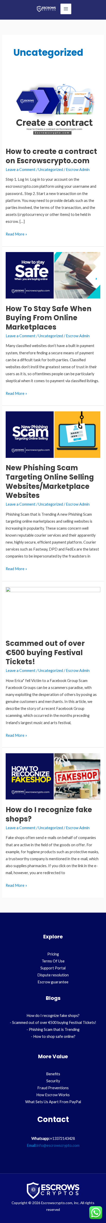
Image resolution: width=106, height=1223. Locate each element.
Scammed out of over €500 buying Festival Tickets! (45, 652)
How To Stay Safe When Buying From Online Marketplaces (49, 318)
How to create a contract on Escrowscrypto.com (51, 156)
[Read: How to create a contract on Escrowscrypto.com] (53, 109)
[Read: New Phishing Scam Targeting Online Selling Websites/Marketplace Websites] (53, 434)
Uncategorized (50, 169)
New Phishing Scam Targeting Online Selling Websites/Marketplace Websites (50, 481)
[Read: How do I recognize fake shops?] (53, 776)
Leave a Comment (21, 169)
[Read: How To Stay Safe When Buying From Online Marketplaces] (53, 275)
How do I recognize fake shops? (49, 814)
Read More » (16, 233)
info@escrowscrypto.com (58, 1145)
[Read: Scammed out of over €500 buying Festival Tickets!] (53, 609)
